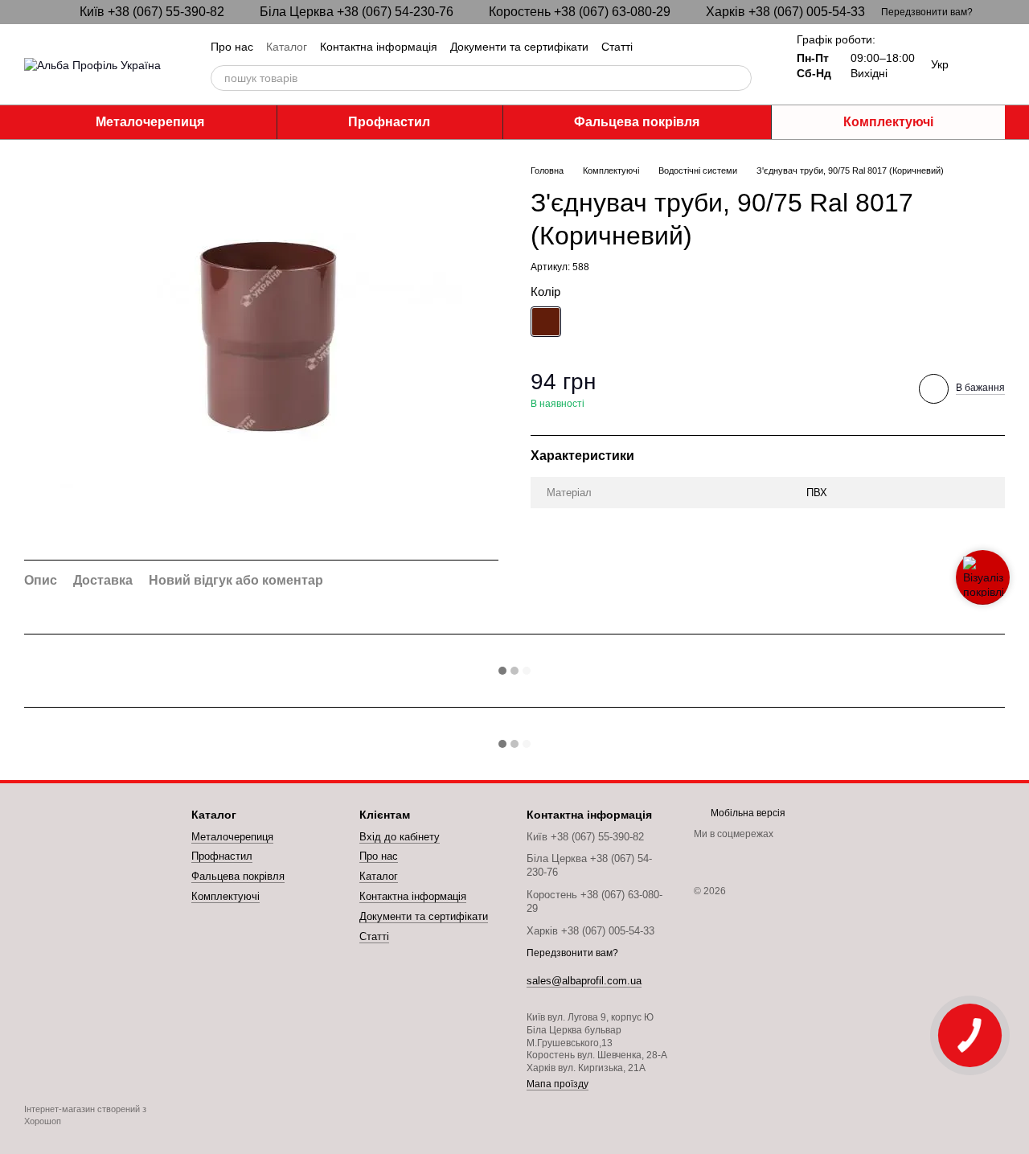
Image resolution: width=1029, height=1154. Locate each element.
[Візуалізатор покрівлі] (983, 577)
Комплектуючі (888, 122)
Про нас (232, 46)
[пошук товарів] (739, 78)
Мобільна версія (746, 813)
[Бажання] (992, 64)
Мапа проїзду (557, 1084)
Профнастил (389, 122)
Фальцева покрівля (636, 122)
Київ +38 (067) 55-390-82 (152, 12)
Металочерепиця (150, 122)
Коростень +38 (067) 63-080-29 (579, 12)
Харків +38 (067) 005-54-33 (785, 12)
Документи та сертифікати (519, 46)
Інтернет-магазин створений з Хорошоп (85, 1114)
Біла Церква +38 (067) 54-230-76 (356, 12)
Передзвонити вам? (927, 12)
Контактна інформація (378, 46)
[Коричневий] (546, 321)
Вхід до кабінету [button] (399, 837)
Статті (617, 46)
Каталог (286, 46)
